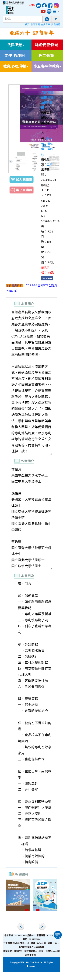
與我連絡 (55, 24)
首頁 (27, 24)
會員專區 (45, 24)
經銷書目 (46, 87)
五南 (49, 164)
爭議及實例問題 (47, 102)
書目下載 (35, 24)
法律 (44, 92)
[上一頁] (11, 161)
